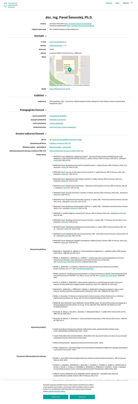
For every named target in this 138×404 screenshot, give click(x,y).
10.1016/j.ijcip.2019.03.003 (66, 262)
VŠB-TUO (109, 3)
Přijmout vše (56, 397)
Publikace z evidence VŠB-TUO (60, 143)
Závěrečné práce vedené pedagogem (63, 127)
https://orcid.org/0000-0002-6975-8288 (67, 140)
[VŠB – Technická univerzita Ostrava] (11, 5)
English (126, 3)
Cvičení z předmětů (56, 123)
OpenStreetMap (78, 85)
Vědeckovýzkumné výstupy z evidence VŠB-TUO (66, 151)
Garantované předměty (58, 116)
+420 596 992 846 (56, 45)
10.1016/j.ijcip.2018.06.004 (108, 276)
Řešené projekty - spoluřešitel (60, 147)
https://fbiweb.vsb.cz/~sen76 (60, 89)
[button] (70, 69)
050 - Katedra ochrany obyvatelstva (78, 24)
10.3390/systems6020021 (84, 269)
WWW (57, 160)
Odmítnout (82, 397)
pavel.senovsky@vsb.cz (58, 42)
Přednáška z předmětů (58, 120)
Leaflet (60, 85)
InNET (118, 3)
